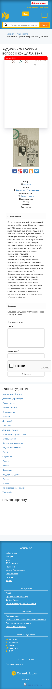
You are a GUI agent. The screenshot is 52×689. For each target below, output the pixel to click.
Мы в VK (13, 640)
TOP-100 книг (12, 563)
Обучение (7, 456)
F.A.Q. (8, 593)
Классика (6, 425)
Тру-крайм (7, 492)
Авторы (9, 556)
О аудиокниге (14, 216)
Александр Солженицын (27, 190)
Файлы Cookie (12, 600)
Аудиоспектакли (10, 429)
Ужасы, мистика (9, 407)
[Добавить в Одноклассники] (31, 171)
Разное (5, 460)
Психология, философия (14, 434)
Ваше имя (13, 351)
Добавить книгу (39, 2)
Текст (11, 326)
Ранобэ (5, 452)
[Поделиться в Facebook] (14, 171)
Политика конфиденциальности (21, 603)
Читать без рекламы (15, 570)
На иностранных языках (13, 487)
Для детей (7, 420)
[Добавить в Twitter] (36, 171)
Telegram (13, 648)
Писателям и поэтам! (16, 626)
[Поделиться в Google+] (20, 171)
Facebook (13, 643)
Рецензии (10, 566)
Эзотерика (7, 469)
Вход (25, 13)
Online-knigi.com (27, 673)
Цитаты (9, 577)
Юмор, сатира (9, 438)
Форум (9, 580)
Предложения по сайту (17, 596)
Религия (6, 478)
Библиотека (11, 552)
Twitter (12, 645)
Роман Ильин (27, 195)
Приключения (8, 411)
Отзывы (12, 305)
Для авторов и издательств (18, 623)
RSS (11, 651)
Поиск (44, 24)
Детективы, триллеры (12, 398)
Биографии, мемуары (12, 443)
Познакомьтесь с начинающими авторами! (26, 619)
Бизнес (5, 465)
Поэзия (5, 483)
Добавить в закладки (38, 7)
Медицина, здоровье (12, 474)
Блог (8, 559)
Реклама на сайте (14, 663)
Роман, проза (8, 403)
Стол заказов (12, 573)
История (27, 184)
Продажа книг (12, 616)
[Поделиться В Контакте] (25, 171)
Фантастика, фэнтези (12, 394)
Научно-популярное (12, 447)
